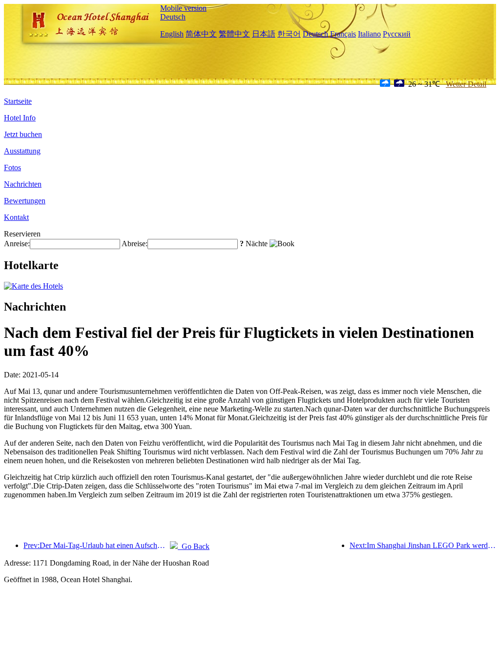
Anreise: (17, 243)
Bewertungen (24, 200)
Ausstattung (22, 151)
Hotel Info (20, 118)
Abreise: (134, 243)
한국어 (289, 34)
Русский (397, 34)
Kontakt (16, 217)
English (172, 34)
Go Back (193, 546)
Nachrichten (23, 184)
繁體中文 (234, 34)
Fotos (12, 167)
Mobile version (183, 8)
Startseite (18, 101)
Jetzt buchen (23, 134)
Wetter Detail (466, 84)
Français (343, 34)
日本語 (263, 34)
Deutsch (173, 17)
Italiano (369, 34)
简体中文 (201, 34)
